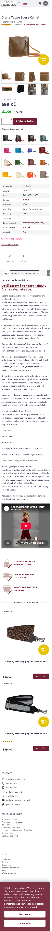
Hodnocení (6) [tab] (31, 273)
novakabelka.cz (12, 796)
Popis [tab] (6, 273)
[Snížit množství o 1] (11, 122)
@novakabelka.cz (13, 804)
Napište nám (7, 833)
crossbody (39, 222)
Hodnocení (6, 865)
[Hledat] (17, 3)
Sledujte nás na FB (14, 791)
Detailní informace (9, 244)
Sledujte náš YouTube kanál (18, 800)
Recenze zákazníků (10, 867)
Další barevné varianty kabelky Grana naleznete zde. (23, 287)
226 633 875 (11, 783)
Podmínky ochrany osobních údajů (16, 830)
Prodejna (5, 859)
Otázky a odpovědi (9, 835)
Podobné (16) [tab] (17, 273)
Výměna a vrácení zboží (12, 821)
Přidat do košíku (25, 121)
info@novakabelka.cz (15, 779)
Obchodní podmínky (10, 827)
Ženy (25, 232)
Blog (3, 870)
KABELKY (27, 185)
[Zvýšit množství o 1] (11, 119)
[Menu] (45, 4)
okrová (26, 199)
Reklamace (6, 824)
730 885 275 (11, 787)
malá (25, 213)
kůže (25, 204)
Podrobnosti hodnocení (35, 24)
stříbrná (26, 227)
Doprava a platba (9, 819)
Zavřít (7, 252)
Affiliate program (9, 873)
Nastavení (24, 913)
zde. (36, 906)
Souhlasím (25, 923)
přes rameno (28, 222)
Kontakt (5, 862)
